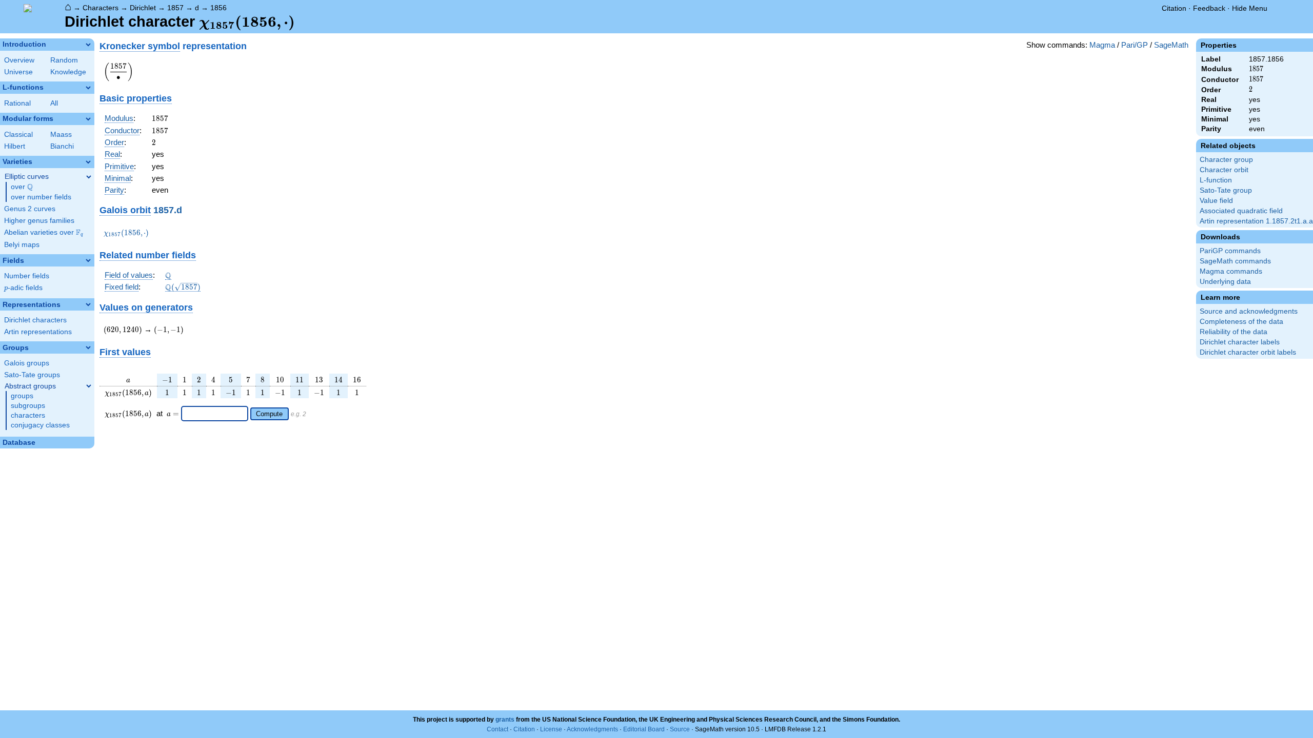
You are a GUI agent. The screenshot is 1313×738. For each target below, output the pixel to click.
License (551, 729)
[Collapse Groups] (88, 347)
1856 (218, 8)
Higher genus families (39, 220)
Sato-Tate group (1226, 190)
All (54, 103)
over (22, 187)
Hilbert (14, 146)
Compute (269, 414)
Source (680, 729)
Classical (18, 134)
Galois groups (26, 363)
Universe (18, 72)
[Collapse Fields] (88, 260)
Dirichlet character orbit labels (1248, 352)
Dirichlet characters (35, 320)
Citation (1174, 8)
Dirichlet (143, 8)
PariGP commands (1230, 251)
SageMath (1171, 44)
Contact (497, 729)
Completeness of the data (1241, 321)
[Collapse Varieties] (88, 162)
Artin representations (38, 332)
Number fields (26, 276)
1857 (175, 8)
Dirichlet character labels (1240, 342)
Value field (1216, 200)
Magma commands (1231, 271)
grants (504, 719)
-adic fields (23, 288)
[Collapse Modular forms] (88, 119)
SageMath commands (1235, 261)
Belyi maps (21, 245)
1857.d (167, 209)
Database (19, 442)
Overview (19, 60)
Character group (1226, 159)
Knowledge (68, 72)
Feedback (1209, 8)
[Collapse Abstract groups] (89, 386)
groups (22, 396)
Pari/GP (1134, 44)
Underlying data (1225, 281)
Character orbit (1224, 170)
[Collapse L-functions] (88, 88)
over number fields (41, 197)
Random (64, 60)
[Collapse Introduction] (88, 44)
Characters (100, 8)
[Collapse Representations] (88, 304)
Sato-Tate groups (32, 375)
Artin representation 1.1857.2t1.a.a (1256, 221)
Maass (61, 134)
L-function (1216, 180)
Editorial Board (644, 729)
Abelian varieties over (43, 233)
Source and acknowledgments (1249, 311)
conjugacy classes (40, 425)
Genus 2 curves (29, 209)
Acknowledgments (592, 729)
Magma (1102, 44)
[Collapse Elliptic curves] (89, 177)
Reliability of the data (1233, 332)
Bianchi (62, 146)
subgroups (28, 405)
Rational (17, 103)
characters (28, 415)
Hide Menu (1249, 8)
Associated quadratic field (1241, 211)
